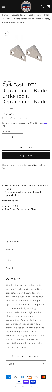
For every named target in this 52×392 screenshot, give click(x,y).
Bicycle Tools (18, 15)
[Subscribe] (43, 363)
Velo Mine (22, 387)
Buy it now (26, 155)
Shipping (5, 118)
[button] (3, 6)
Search (10, 249)
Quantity (6, 131)
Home (5, 15)
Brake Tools (35, 15)
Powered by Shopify (32, 387)
